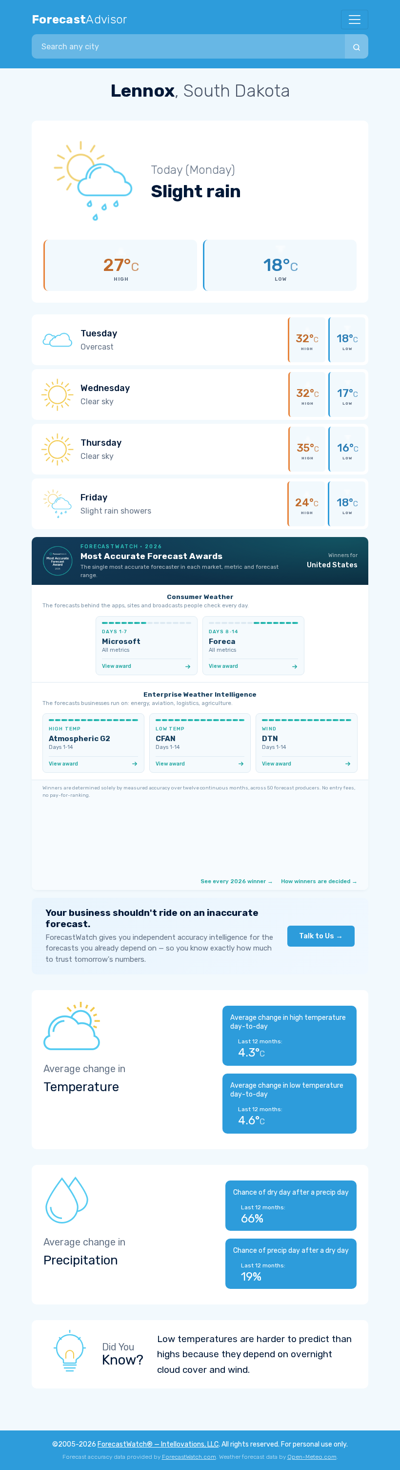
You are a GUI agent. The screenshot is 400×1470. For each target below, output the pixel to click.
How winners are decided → (319, 881)
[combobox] (188, 46)
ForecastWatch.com (189, 1456)
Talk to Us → (321, 936)
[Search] (356, 46)
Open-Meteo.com (312, 1456)
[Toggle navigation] (354, 19)
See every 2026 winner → (236, 881)
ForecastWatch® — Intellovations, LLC (158, 1444)
